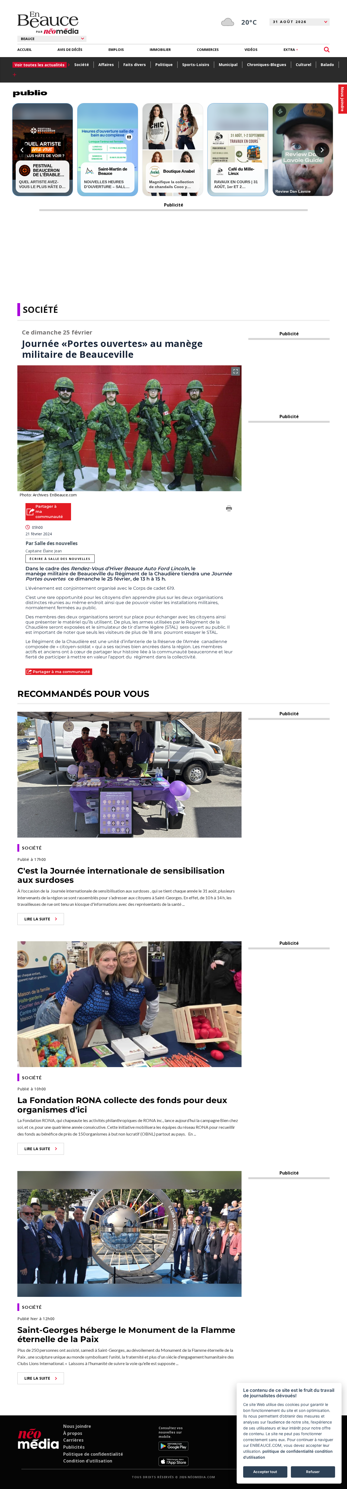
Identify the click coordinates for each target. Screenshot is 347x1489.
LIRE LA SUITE (37, 918)
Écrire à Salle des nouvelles (60, 559)
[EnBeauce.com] (38, 1446)
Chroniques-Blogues (266, 64)
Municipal (228, 64)
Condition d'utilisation (87, 1461)
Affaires (106, 64)
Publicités (74, 1447)
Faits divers (134, 64)
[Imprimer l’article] (229, 509)
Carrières (73, 1440)
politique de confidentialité (288, 1451)
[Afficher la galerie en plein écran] (236, 371)
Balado (327, 64)
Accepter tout (265, 1472)
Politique (164, 64)
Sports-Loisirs (195, 64)
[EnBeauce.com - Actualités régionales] (47, 23)
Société (81, 64)
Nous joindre (77, 1426)
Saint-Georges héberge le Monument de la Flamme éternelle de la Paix (126, 1334)
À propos (72, 1433)
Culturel (303, 64)
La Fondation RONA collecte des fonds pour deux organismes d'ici (122, 1105)
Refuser (313, 1472)
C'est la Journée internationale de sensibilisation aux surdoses (121, 875)
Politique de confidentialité (93, 1454)
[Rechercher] (327, 50)
